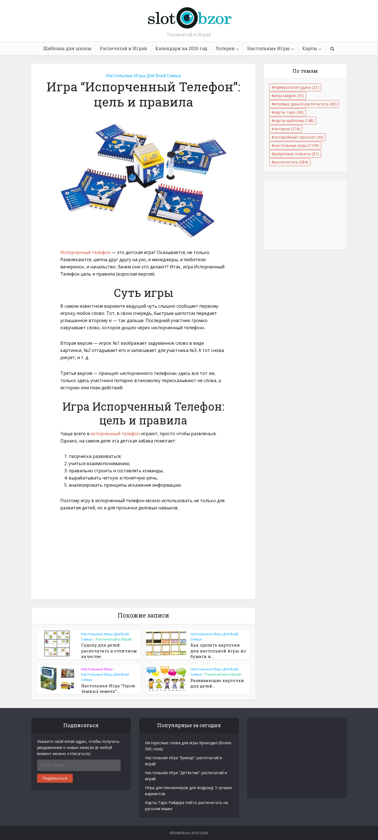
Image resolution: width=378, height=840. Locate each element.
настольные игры (296, 145)
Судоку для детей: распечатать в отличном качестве (109, 650)
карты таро (289, 112)
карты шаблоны (294, 120)
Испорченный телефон (85, 252)
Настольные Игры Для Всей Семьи (143, 75)
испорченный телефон (115, 434)
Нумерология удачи (296, 87)
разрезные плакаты (296, 153)
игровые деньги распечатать (305, 104)
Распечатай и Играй (123, 48)
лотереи (287, 128)
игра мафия (289, 95)
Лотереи (225, 48)
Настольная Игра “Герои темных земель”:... (108, 688)
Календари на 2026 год (181, 48)
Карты (309, 48)
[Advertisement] (143, 558)
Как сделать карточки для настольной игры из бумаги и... (218, 650)
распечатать (291, 162)
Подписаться (55, 778)
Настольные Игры (268, 48)
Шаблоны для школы (67, 48)
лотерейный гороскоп (298, 137)
